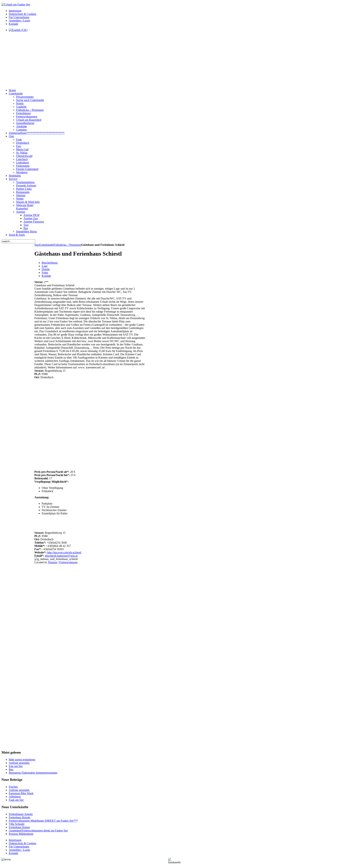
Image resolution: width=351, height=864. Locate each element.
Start (37, 244)
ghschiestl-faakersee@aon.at (61, 555)
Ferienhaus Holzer (19, 827)
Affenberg (15, 796)
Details (46, 269)
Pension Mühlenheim (21, 833)
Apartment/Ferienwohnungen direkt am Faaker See (38, 830)
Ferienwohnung (68, 562)
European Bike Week (21, 793)
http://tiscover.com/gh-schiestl (64, 552)
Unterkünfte (47, 244)
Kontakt (46, 275)
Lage (45, 266)
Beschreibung (50, 262)
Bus (11, 769)
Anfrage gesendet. (19, 762)
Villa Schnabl (16, 823)
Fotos (45, 272)
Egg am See (16, 766)
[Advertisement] (91, 60)
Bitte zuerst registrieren (22, 759)
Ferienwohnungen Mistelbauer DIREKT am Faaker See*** (43, 820)
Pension (52, 562)
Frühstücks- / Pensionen (67, 244)
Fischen (13, 786)
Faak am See (16, 799)
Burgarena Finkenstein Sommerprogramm (33, 772)
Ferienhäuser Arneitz (21, 814)
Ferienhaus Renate (19, 817)
